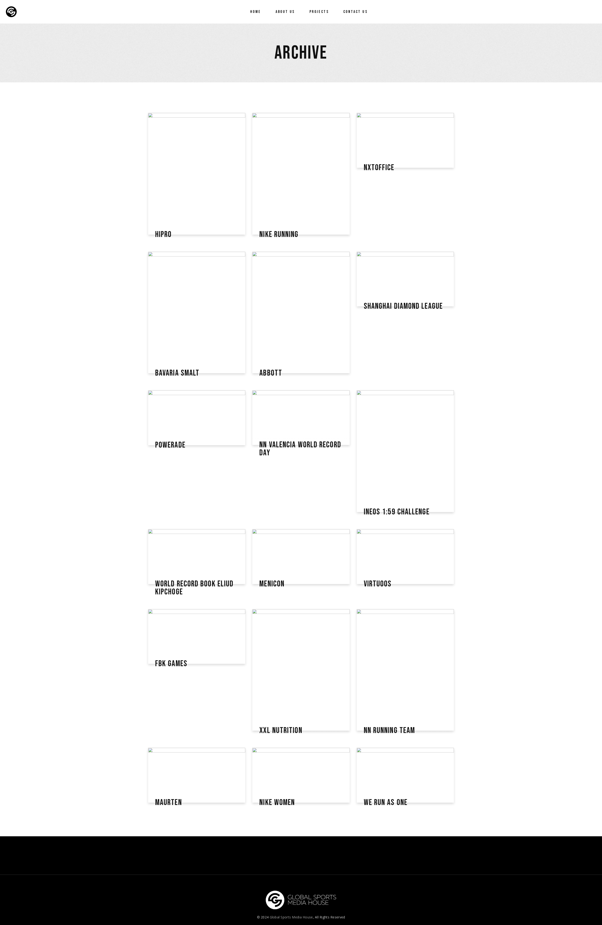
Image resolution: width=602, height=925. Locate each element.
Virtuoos (378, 584)
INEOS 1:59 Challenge (397, 512)
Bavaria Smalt (177, 373)
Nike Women (277, 803)
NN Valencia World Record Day (300, 449)
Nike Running (278, 235)
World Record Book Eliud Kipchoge (194, 588)
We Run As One (386, 803)
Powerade (170, 445)
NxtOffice (379, 168)
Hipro (163, 235)
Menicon (272, 584)
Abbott (270, 373)
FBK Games (171, 664)
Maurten (168, 803)
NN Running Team (389, 731)
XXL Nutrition (280, 731)
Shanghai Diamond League (403, 306)
